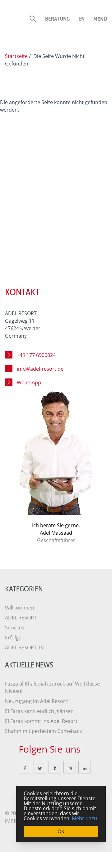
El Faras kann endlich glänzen (39, 711)
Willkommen (19, 607)
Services (14, 627)
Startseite (16, 56)
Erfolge (13, 637)
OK (61, 831)
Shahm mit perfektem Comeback (43, 731)
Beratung (57, 18)
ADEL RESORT (21, 617)
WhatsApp (29, 382)
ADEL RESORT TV (24, 647)
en (81, 18)
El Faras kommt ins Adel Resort (41, 721)
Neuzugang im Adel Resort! (36, 701)
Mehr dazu (84, 818)
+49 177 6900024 (36, 355)
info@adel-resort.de (40, 368)
